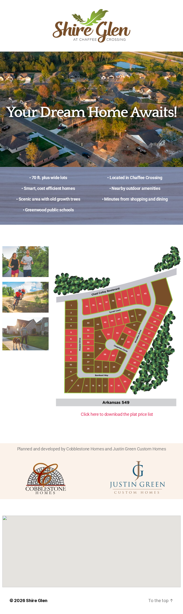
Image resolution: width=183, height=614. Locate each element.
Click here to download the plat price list (117, 414)
